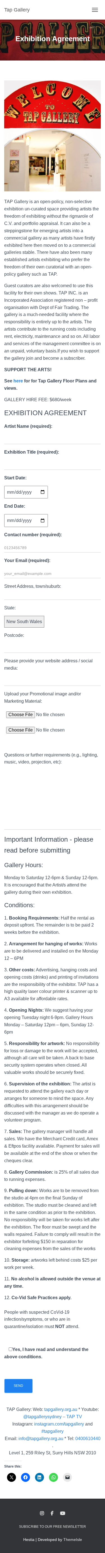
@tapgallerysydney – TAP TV (52, 1416)
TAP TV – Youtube (62, 1513)
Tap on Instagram (42, 1513)
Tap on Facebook (52, 1513)
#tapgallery (52, 1431)
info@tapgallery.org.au (40, 1438)
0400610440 (88, 1438)
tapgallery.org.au (60, 1409)
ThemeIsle (72, 1539)
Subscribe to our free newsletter (52, 1527)
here (18, 381)
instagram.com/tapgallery (59, 1424)
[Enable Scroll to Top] (94, 1542)
